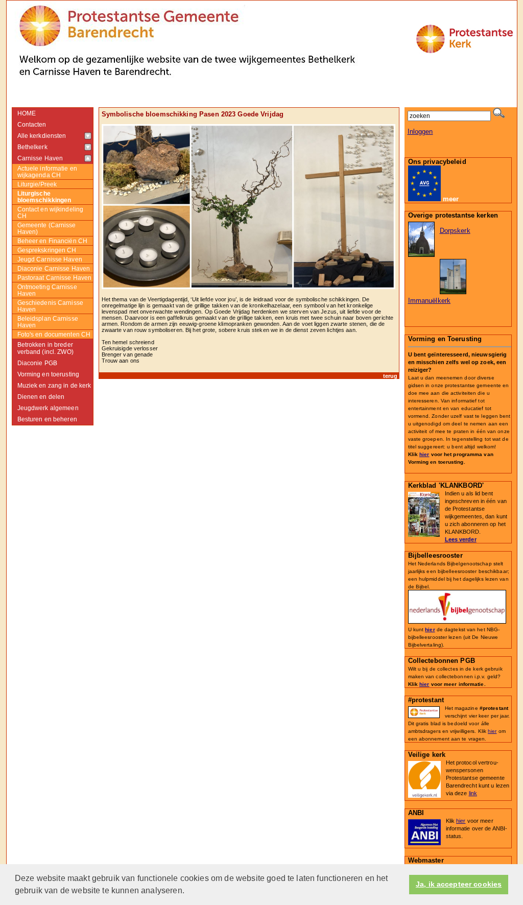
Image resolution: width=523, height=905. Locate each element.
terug (390, 376)
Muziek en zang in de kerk (54, 385)
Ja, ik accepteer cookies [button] (459, 884)
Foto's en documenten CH (54, 334)
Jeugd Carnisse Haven (49, 259)
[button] (187, 891)
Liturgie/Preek (37, 184)
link (473, 793)
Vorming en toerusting (48, 374)
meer (451, 199)
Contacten (31, 124)
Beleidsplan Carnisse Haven (47, 321)
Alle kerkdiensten (41, 135)
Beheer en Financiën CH (52, 240)
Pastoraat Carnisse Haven (54, 277)
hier (424, 454)
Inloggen (420, 131)
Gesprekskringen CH (47, 250)
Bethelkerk (32, 147)
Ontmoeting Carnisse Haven (47, 290)
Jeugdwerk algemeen (48, 408)
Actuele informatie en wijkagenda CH (47, 171)
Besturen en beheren (47, 419)
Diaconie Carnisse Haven (53, 268)
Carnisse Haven (40, 158)
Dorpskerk (455, 230)
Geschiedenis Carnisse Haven (50, 306)
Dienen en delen (41, 396)
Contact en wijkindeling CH (50, 212)
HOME (26, 113)
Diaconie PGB (37, 363)
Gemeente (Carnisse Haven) (46, 228)
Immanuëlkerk (429, 300)
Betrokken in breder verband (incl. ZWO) (45, 348)
